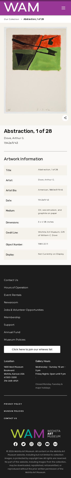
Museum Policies (14, 339)
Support (9, 324)
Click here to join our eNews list (32, 349)
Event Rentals (12, 294)
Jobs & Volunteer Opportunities (23, 309)
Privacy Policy (13, 404)
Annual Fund (12, 332)
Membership (12, 317)
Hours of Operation (16, 287)
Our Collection (11, 19)
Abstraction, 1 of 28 (34, 19)
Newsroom (11, 302)
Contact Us (11, 280)
